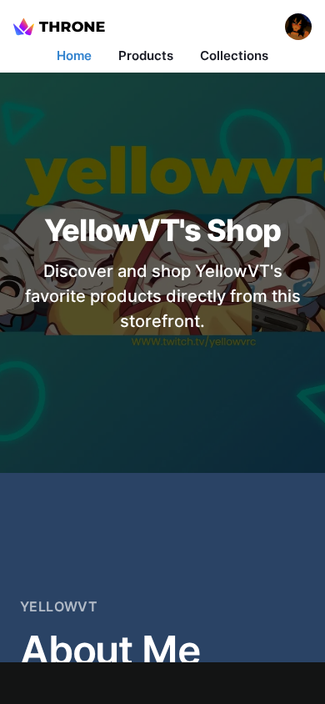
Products (145, 55)
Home (74, 55)
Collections (234, 55)
